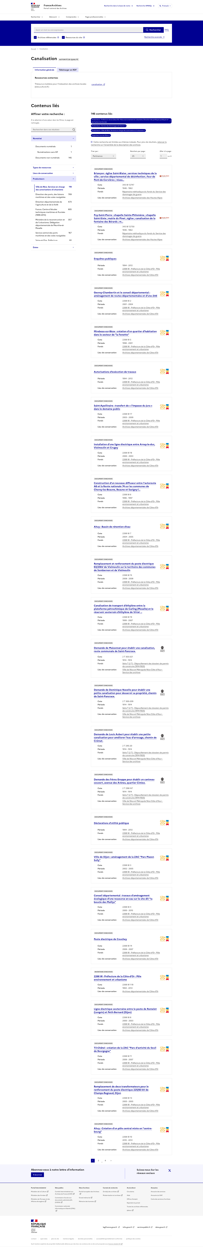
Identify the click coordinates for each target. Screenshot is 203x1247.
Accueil (33, 49)
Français (165, 6)
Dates (35, 247)
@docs (129, 1210)
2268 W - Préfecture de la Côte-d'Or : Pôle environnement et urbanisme (141, 270)
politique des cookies (133, 1239)
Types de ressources (42, 167)
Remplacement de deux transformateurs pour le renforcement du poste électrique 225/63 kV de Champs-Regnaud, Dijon (121, 1090)
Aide (128, 1195)
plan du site (55, 1239)
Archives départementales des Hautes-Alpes (142, 197)
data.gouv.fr (160, 1227)
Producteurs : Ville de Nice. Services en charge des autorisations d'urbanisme (118, 130)
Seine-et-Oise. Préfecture (46, 240)
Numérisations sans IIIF (47, 152)
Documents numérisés (45, 146)
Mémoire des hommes (86, 1201)
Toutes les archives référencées (137, 1207)
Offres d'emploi (132, 1199)
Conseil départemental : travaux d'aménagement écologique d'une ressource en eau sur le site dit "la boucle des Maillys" (123, 899)
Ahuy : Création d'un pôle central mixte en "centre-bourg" (123, 1130)
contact (33, 1239)
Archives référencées (47, 37)
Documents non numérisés (47, 157)
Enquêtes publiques (105, 258)
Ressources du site (74, 37)
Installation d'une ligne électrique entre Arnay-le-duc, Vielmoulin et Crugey (124, 446)
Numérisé (37, 138)
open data (43, 1239)
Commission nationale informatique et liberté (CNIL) (65, 1207)
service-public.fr (143, 1227)
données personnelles (85, 1239)
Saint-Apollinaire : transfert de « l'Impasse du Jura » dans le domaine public (123, 407)
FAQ (166, 29)
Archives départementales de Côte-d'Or (140, 274)
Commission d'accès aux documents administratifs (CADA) (63, 1200)
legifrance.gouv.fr (110, 1227)
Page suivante (111, 1161)
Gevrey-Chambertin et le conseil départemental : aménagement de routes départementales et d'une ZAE (125, 294)
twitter (169, 1170)
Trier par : (95, 151)
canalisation (97, 84)
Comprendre (71, 17)
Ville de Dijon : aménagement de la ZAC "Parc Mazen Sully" (124, 858)
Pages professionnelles (94, 17)
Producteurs (38, 178)
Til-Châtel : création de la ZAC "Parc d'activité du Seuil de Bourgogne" (125, 1049)
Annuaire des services (158, 1192)
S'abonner (37, 1174)
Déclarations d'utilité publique (111, 823)
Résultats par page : (138, 151)
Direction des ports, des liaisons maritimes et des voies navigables (50, 196)
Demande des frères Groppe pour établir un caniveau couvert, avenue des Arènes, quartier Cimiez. (124, 781)
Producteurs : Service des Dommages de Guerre (108, 126)
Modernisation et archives (111, 1195)
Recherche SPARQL (144, 6)
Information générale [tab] (44, 69)
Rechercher (35, 17)
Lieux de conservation (43, 173)
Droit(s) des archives (110, 1192)
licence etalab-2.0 (114, 1244)
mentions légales (68, 1239)
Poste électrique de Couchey (110, 939)
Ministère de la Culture (38, 1192)
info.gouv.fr (127, 1227)
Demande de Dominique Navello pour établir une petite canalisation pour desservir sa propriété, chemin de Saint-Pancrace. (125, 693)
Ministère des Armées (38, 1195)
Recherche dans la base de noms (117, 6)
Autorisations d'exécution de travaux (115, 372)
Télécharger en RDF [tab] (68, 69)
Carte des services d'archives (160, 1199)
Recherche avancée (153, 37)
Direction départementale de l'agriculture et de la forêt (48, 203)
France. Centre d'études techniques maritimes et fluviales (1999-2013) (50, 212)
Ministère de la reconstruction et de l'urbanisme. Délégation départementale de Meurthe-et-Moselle (50, 224)
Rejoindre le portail (133, 1203)
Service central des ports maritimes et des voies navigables (50, 234)
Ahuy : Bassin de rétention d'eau (112, 526)
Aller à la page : (166, 151)
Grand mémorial (84, 1198)
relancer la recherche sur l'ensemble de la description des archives (129, 143)
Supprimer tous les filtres (100, 135)
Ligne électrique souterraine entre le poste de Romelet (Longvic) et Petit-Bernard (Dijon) (125, 1010)
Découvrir (53, 17)
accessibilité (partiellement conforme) (109, 1239)
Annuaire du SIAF (156, 1195)
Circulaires (130, 1192)
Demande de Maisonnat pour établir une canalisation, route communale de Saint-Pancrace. (124, 649)
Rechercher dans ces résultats (73, 129)
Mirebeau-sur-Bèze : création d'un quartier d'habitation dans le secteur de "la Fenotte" (125, 333)
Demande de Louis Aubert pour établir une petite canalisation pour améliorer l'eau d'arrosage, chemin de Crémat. (125, 738)
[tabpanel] (101, 85)
